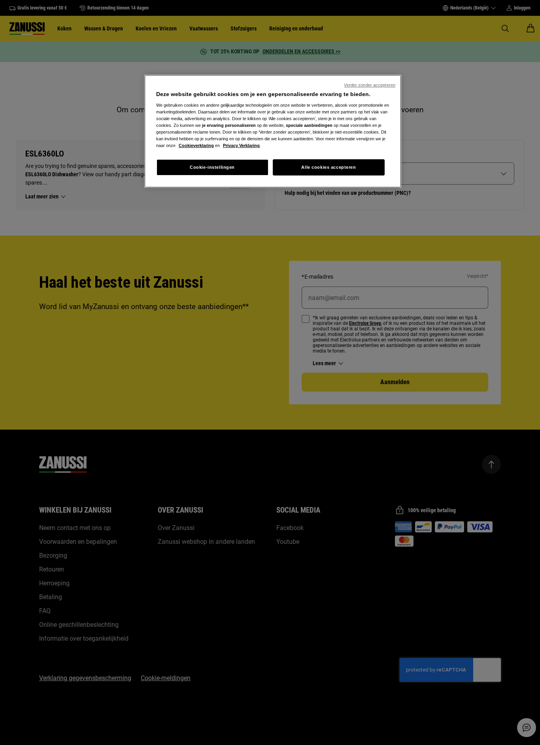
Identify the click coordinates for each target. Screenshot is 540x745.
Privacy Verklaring (241, 145)
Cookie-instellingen (212, 167)
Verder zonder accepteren (369, 85)
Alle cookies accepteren (328, 167)
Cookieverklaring (196, 145)
